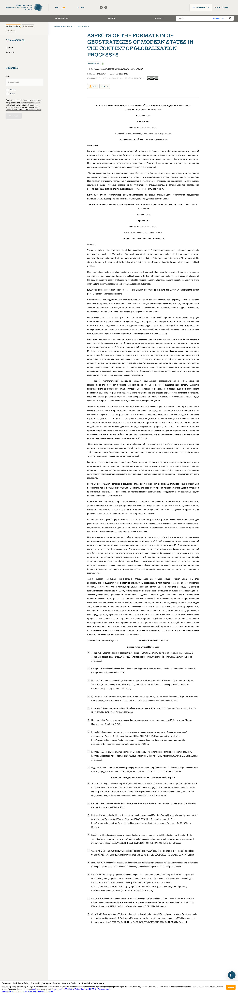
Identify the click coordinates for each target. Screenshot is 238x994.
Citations (10, 30)
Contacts (159, 18)
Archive (111, 18)
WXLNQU (140, 69)
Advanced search (220, 18)
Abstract (9, 48)
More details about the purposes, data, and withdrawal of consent (27, 991)
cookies (35, 989)
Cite (106, 86)
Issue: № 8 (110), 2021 (119, 74)
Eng (63, 7)
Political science (83, 26)
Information (28, 26)
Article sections (13, 26)
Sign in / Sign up (221, 7)
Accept (231, 987)
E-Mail (8, 76)
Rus (56, 7)
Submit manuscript (201, 7)
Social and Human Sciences (63, 26)
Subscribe (13, 116)
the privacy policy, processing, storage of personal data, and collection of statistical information (24, 102)
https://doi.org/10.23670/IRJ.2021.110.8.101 (111, 69)
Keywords (10, 52)
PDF (94, 86)
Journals (81, 7)
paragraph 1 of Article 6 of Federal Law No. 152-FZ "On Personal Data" (82, 989)
